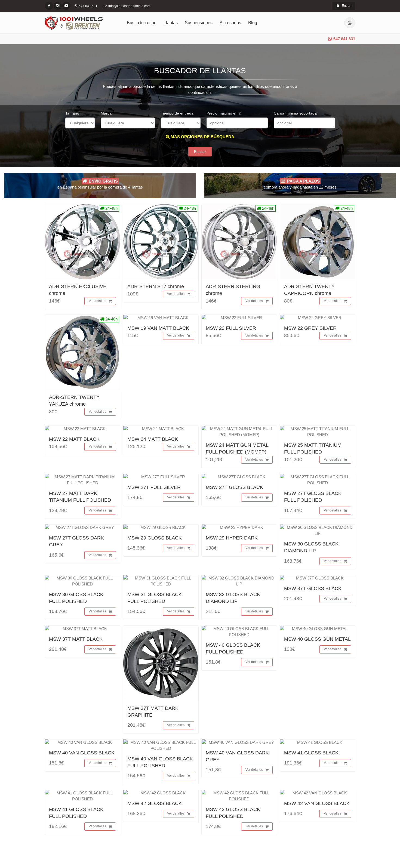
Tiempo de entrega (177, 113)
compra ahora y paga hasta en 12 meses (300, 184)
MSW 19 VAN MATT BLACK (158, 328)
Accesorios (230, 22)
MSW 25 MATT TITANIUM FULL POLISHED (312, 448)
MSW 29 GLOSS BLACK (154, 538)
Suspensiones (199, 22)
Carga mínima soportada (295, 113)
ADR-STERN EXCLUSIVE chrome (77, 290)
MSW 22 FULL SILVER (231, 328)
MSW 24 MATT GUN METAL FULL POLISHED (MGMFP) (237, 448)
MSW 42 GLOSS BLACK (154, 803)
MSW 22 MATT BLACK (74, 439)
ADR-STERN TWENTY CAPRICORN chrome (309, 290)
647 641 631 (344, 38)
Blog (252, 22)
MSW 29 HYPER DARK (232, 538)
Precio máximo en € (224, 113)
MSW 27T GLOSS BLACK (234, 487)
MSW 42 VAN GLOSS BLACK (317, 803)
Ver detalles (97, 301)
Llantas (171, 22)
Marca (106, 113)
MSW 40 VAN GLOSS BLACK (82, 753)
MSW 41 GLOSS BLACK (311, 753)
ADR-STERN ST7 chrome (155, 286)
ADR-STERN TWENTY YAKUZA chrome (74, 400)
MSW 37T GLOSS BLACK (312, 588)
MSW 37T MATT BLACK (76, 639)
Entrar (346, 6)
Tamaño (72, 113)
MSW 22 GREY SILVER (310, 328)
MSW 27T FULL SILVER (154, 487)
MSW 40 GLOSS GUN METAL (317, 639)
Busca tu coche (141, 22)
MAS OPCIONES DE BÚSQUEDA (202, 136)
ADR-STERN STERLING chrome (233, 290)
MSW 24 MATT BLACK (152, 439)
